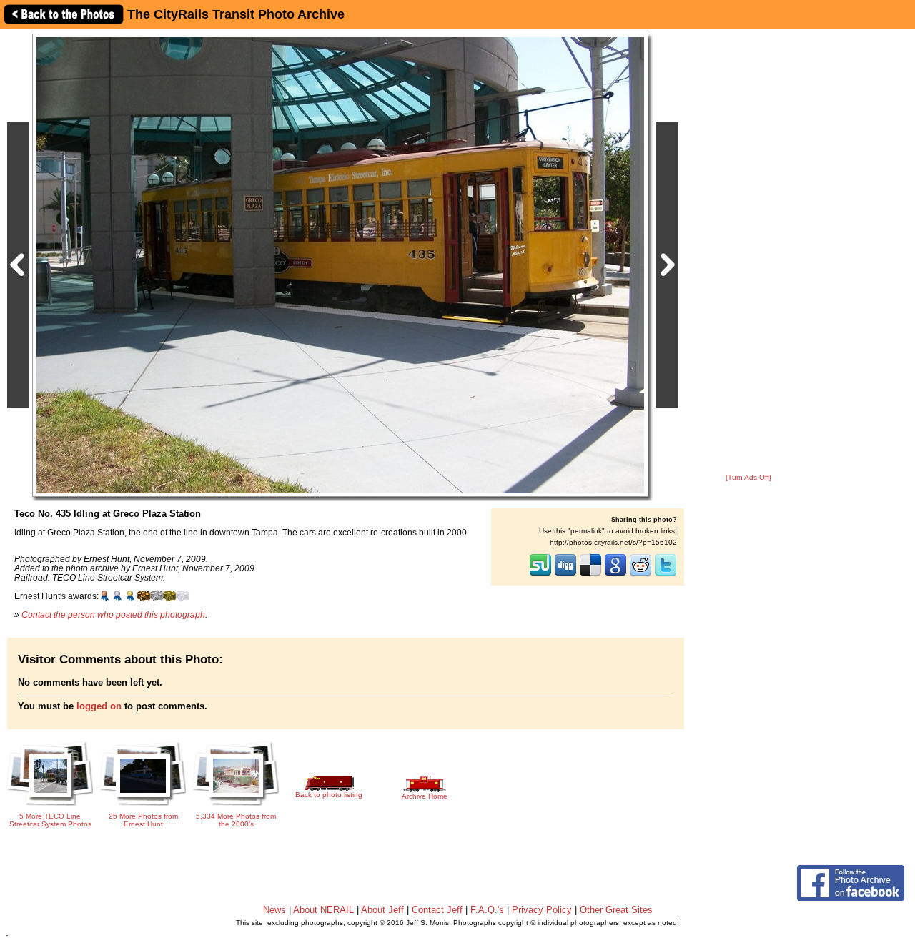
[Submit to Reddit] (640, 574)
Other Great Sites (616, 909)
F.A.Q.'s (487, 909)
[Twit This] (665, 574)
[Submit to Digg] (565, 574)
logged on (99, 706)
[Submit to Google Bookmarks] (615, 574)
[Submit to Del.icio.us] (590, 574)
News (274, 909)
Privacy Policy (542, 909)
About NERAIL (323, 909)
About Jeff (382, 909)
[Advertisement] (748, 251)
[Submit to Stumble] (540, 574)
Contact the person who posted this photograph (113, 614)
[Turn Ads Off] (748, 477)
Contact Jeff (437, 909)
